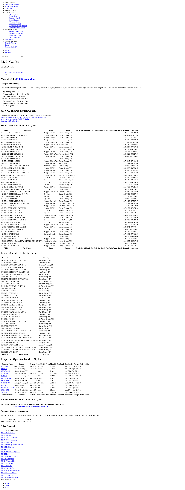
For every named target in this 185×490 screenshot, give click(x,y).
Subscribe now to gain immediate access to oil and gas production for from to (23, 119)
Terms (7, 485)
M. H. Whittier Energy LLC (10, 452)
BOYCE (4, 369)
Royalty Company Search (18, 26)
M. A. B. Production (8, 433)
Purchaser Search (15, 24)
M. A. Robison (6, 435)
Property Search (14, 18)
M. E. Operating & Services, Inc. (12, 445)
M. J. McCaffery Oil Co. (9, 456)
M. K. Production (7, 463)
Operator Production (16, 31)
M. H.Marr (5, 454)
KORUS (4, 376)
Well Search (13, 14)
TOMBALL (5, 392)
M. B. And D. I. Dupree (9, 437)
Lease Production (15, 35)
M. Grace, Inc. (6, 449)
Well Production (14, 37)
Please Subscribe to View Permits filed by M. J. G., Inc (32, 407)
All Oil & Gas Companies (14, 72)
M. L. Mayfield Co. (7, 468)
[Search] (22, 56)
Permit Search (14, 20)
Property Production (16, 33)
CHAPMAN (5, 371)
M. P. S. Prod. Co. (7, 475)
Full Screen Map (25, 79)
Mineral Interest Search (17, 28)
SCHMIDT (5, 390)
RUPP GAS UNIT (7, 387)
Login (7, 50)
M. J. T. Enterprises (7, 459)
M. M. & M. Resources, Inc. (10, 470)
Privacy (7, 483)
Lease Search (13, 16)
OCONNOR (5, 383)
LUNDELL (5, 380)
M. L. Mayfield (6, 466)
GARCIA (4, 373)
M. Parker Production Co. (10, 477)
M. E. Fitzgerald (6, 442)
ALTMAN (5, 366)
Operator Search (14, 22)
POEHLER (5, 385)
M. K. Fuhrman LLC (8, 461)
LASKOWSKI (6, 378)
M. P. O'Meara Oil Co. (8, 473)
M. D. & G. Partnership (9, 440)
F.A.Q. (7, 487)
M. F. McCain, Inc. (7, 447)
